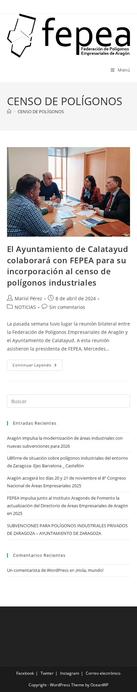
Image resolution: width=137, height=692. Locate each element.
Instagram (69, 673)
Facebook (25, 673)
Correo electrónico (103, 673)
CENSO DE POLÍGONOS (41, 112)
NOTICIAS (25, 307)
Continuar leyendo (38, 366)
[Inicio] (9, 112)
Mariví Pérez (28, 298)
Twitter (47, 673)
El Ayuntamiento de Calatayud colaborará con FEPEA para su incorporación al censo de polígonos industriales (67, 265)
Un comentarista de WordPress (37, 570)
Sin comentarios (67, 307)
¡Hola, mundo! (89, 570)
